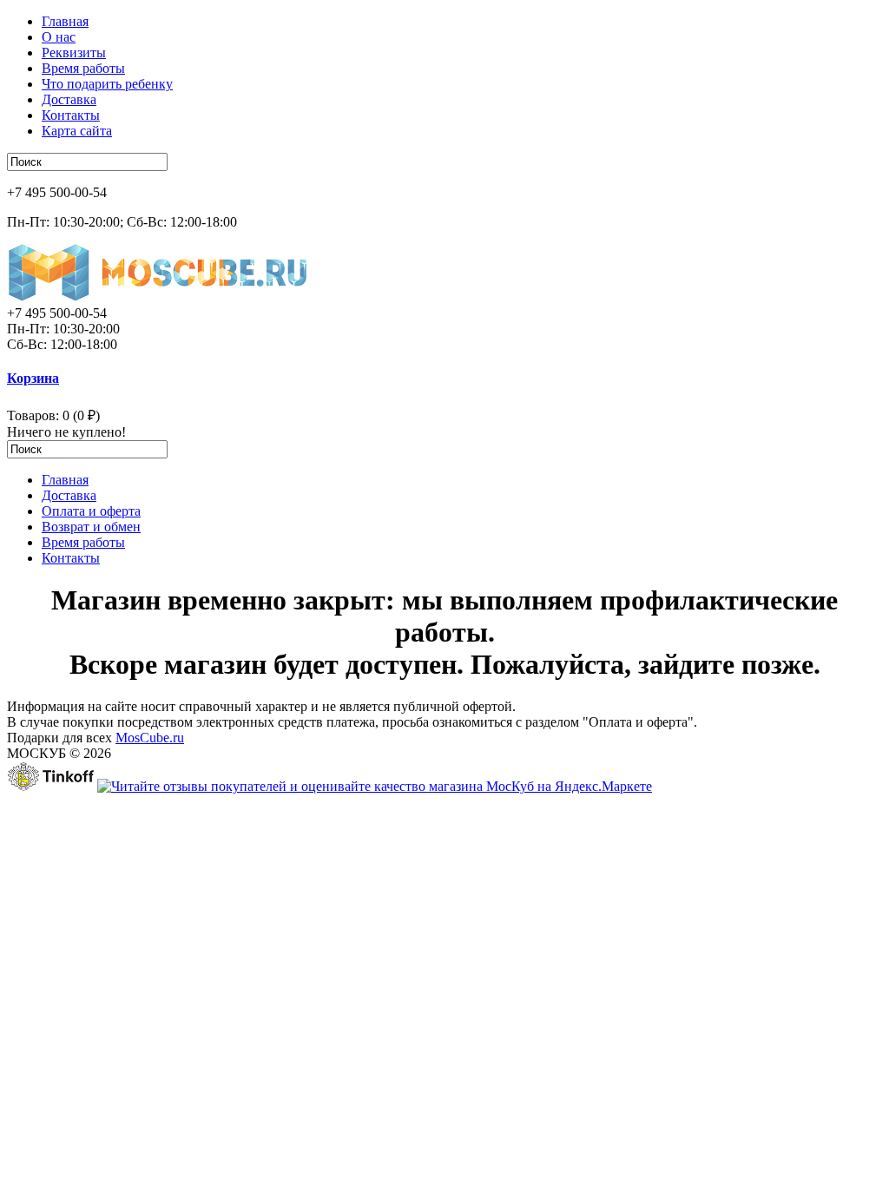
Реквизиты (74, 52)
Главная (65, 21)
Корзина (33, 378)
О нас (59, 37)
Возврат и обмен (91, 526)
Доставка (69, 99)
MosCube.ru (149, 737)
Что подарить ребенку (107, 83)
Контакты (71, 115)
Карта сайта (77, 130)
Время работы (83, 68)
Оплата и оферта (91, 511)
